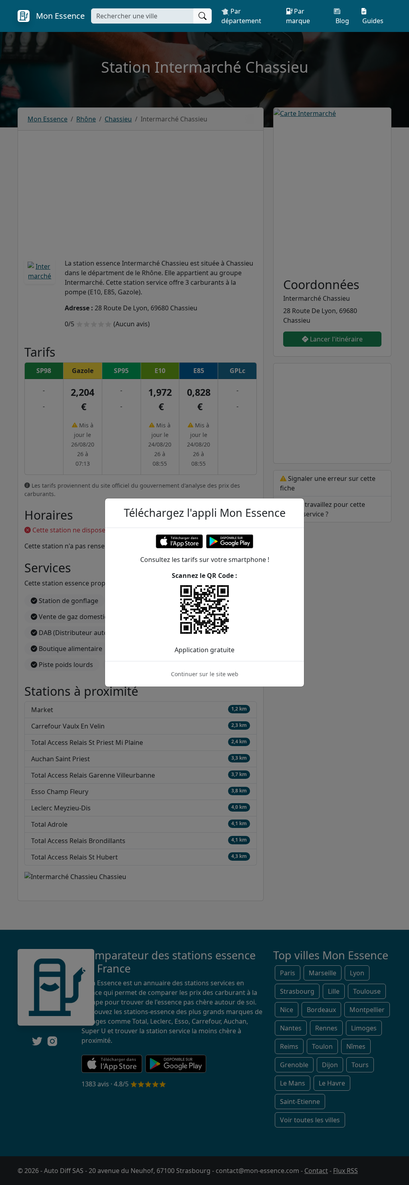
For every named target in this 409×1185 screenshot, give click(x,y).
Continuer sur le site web (204, 674)
